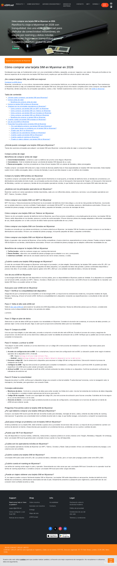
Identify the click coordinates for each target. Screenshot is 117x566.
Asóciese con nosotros (51, 4)
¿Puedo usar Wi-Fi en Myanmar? (22, 130)
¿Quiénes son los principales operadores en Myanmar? (27, 106)
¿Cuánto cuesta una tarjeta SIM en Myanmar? (27, 135)
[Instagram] (60, 528)
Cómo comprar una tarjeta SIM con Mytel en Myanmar (30, 115)
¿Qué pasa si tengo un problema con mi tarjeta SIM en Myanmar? (33, 128)
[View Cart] (111, 3)
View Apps (104, 4)
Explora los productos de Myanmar (18, 61)
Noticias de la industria (16, 518)
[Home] (7, 5)
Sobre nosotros (33, 4)
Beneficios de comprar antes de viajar (24, 102)
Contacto (80, 4)
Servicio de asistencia (67, 5)
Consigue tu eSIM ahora (13, 82)
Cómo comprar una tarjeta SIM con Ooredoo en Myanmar (31, 113)
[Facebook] (50, 528)
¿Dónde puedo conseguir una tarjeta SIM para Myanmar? (28, 97)
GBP (87, 4)
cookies (23, 559)
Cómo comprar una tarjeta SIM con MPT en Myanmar (30, 108)
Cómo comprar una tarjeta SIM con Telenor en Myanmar (31, 111)
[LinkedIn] (65, 528)
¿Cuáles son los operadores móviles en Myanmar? (28, 133)
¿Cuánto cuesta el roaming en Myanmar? (25, 137)
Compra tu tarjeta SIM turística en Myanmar (23, 104)
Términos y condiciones (77, 518)
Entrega (31, 510)
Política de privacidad (77, 508)
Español (95, 4)
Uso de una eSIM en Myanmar (18, 122)
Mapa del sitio (34, 513)
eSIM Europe (33, 517)
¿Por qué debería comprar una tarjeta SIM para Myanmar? (31, 126)
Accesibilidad (54, 502)
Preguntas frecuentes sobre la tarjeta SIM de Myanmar (27, 124)
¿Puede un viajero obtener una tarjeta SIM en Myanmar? (30, 139)
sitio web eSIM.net (16, 307)
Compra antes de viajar (16, 100)
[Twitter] (55, 528)
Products (19, 4)
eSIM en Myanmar (98, 89)
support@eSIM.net (15, 508)
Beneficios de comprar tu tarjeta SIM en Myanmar (28, 117)
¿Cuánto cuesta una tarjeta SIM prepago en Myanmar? (27, 119)
